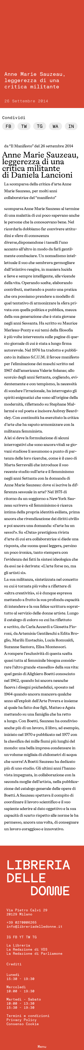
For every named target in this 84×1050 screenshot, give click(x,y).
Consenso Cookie (22, 1024)
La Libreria (18, 945)
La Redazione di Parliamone (34, 953)
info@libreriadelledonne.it (34, 926)
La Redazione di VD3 (26, 949)
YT (21, 937)
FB (15, 937)
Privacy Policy (21, 1020)
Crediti (14, 964)
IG (8, 937)
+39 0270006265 (21, 922)
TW (28, 937)
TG (34, 937)
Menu (42, 1046)
